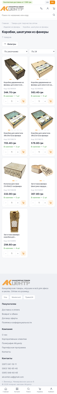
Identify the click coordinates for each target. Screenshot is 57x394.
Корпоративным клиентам (14, 339)
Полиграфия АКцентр (12, 343)
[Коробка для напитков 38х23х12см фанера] (42, 120)
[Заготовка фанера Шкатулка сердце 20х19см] (42, 170)
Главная (5, 23)
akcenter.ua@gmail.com (13, 377)
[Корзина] (54, 8)
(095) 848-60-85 (10, 372)
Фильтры (11, 44)
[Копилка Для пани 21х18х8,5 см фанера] (15, 170)
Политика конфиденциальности (17, 322)
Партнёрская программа (14, 347)
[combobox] (25, 15)
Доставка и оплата (11, 310)
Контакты (6, 352)
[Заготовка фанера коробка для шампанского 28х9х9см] (15, 221)
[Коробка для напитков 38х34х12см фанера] (15, 120)
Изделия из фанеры (12, 27)
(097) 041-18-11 (9, 364)
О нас (4, 335)
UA (47, 2)
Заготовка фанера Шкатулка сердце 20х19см (39, 186)
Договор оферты (10, 318)
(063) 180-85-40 (10, 368)
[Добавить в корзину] (23, 101)
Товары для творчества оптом (24, 23)
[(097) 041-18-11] (41, 8)
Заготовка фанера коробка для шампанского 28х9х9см (14, 237)
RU (52, 2)
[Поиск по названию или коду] (54, 15)
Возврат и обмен (10, 314)
